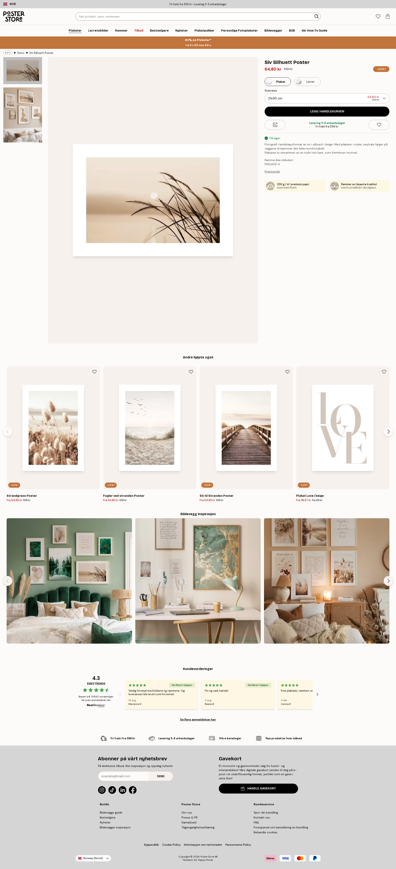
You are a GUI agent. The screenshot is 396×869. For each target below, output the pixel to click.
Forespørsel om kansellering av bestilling (281, 827)
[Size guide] (275, 125)
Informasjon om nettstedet (203, 845)
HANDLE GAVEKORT (261, 788)
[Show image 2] (22, 114)
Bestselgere (108, 817)
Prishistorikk (272, 171)
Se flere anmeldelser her (198, 719)
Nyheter (105, 822)
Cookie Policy (171, 845)
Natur (21, 53)
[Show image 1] (22, 70)
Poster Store (207, 856)
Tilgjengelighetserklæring (198, 827)
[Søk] (317, 16)
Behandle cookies (265, 832)
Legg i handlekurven (327, 111)
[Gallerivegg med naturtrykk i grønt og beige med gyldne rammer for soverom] (69, 581)
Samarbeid (189, 822)
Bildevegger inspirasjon (115, 827)
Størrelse (271, 90)
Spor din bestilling (266, 812)
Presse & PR (190, 817)
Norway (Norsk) (93, 858)
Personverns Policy (238, 845)
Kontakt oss (262, 817)
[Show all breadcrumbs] (7, 53)
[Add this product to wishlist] (379, 125)
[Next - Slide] (389, 432)
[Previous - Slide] (7, 432)
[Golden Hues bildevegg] (198, 581)
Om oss (187, 812)
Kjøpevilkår (151, 845)
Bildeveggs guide (111, 812)
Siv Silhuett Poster (41, 53)
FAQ (256, 822)
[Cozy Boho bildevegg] (326, 581)
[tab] (378, 16)
